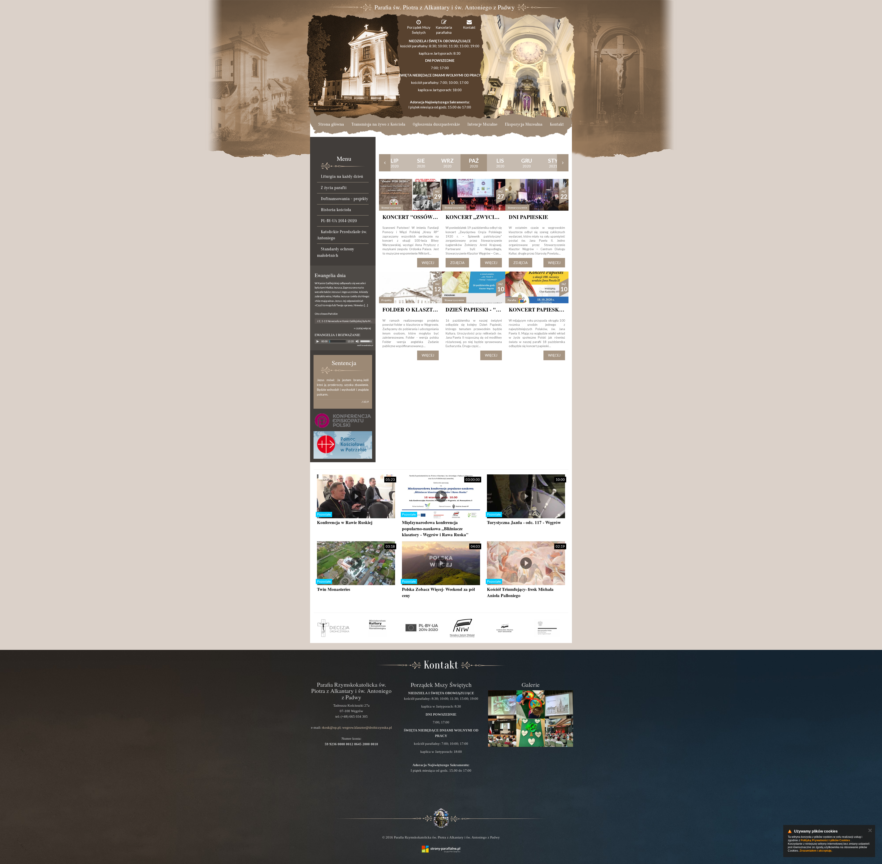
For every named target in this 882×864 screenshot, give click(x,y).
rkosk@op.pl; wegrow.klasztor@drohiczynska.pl (357, 727)
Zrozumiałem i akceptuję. (816, 850)
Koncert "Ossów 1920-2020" (421, 217)
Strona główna (331, 124)
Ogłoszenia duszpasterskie (436, 124)
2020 (394, 162)
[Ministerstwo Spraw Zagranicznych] (547, 628)
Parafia (512, 300)
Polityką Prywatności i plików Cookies (825, 840)
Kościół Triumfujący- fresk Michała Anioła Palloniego (520, 592)
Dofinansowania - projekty (344, 198)
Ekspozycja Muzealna (523, 124)
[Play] (317, 341)
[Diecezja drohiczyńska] (335, 628)
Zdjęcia (457, 263)
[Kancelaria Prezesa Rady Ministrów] (505, 628)
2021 (553, 162)
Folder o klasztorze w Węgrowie (434, 309)
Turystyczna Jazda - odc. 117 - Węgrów (524, 522)
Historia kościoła (336, 209)
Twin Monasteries (333, 589)
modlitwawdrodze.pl (365, 345)
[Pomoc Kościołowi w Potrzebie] (343, 445)
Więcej (428, 263)
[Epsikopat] (343, 420)
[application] (344, 341)
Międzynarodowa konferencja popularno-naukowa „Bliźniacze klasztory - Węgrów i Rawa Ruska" (435, 528)
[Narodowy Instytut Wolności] (462, 628)
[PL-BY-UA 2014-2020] (420, 628)
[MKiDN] (377, 628)
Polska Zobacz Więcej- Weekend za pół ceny (438, 592)
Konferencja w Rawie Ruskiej (344, 522)
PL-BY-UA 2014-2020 (339, 220)
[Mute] (357, 341)
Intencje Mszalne (482, 124)
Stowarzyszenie (391, 207)
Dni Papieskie (528, 217)
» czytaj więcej (362, 328)
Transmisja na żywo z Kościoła (378, 124)
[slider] (366, 341)
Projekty (386, 300)
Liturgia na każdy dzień (342, 176)
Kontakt (557, 124)
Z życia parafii (334, 187)
